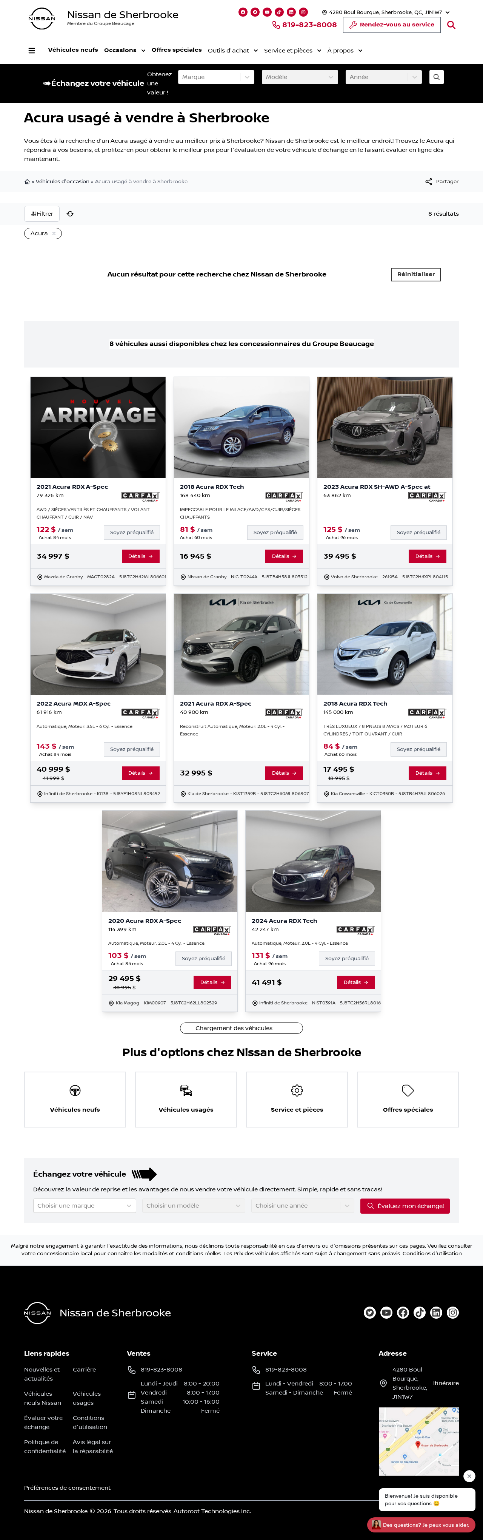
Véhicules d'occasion (62, 182)
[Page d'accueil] (28, 182)
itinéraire (446, 1383)
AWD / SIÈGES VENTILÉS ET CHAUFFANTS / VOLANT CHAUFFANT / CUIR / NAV (93, 513)
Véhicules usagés (87, 1398)
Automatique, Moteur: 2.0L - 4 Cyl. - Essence (156, 943)
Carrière (84, 1369)
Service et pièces (288, 50)
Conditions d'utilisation (432, 1254)
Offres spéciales (177, 50)
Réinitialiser (416, 274)
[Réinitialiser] (70, 214)
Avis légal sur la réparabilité (93, 1447)
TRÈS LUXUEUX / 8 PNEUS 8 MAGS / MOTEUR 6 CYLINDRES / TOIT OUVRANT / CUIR (375, 730)
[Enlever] (52, 233)
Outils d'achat (228, 50)
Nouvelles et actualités (42, 1374)
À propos (341, 50)
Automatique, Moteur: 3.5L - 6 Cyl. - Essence (84, 726)
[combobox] (183, 77)
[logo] (42, 19)
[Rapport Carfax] (141, 497)
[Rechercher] (451, 24)
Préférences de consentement (67, 1487)
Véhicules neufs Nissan (42, 1398)
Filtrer (45, 213)
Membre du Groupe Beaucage (100, 23)
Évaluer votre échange (43, 1422)
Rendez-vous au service (397, 24)
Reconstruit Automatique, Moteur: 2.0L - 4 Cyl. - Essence (232, 730)
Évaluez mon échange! (411, 1206)
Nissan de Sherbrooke (122, 15)
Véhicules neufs (73, 50)
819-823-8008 (309, 24)
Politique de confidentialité (45, 1447)
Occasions (120, 50)
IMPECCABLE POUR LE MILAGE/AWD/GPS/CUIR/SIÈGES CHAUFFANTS (240, 513)
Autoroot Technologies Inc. (212, 1511)
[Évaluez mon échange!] (436, 77)
